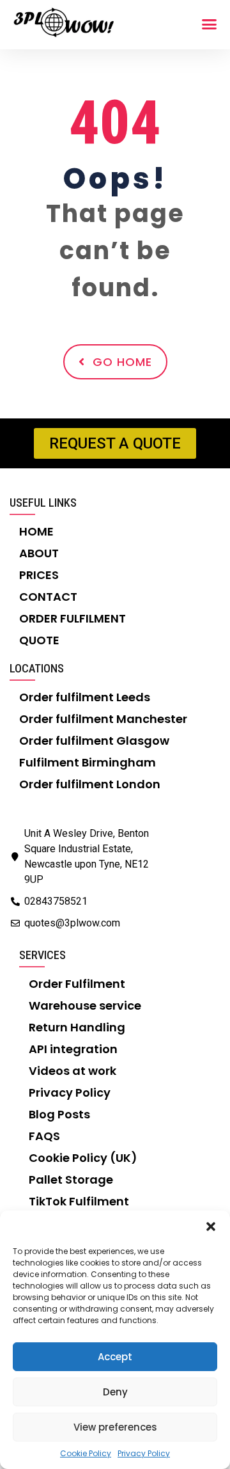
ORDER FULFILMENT (72, 618)
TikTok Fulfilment (79, 1201)
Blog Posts (59, 1114)
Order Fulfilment (77, 984)
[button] (210, 1226)
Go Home (122, 362)
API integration (73, 1049)
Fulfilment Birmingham (87, 762)
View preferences (115, 1427)
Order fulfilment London (89, 784)
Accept (115, 1356)
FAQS (44, 1136)
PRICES (39, 575)
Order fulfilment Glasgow (94, 741)
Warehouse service (85, 1005)
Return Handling (77, 1027)
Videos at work (72, 1071)
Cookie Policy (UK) (83, 1158)
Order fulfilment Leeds (84, 697)
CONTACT (48, 597)
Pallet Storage (71, 1179)
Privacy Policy (144, 1453)
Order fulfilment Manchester (103, 719)
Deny (115, 1392)
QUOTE (39, 640)
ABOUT (39, 553)
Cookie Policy (85, 1453)
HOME (36, 531)
